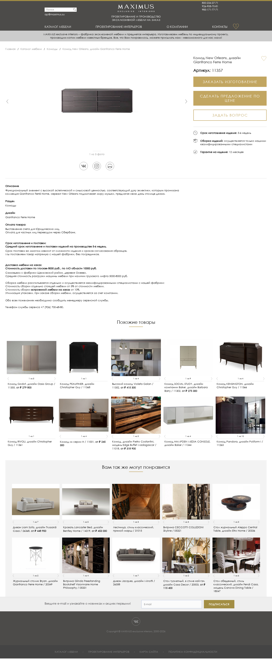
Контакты (219, 27)
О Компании (177, 27)
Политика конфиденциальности (192, 652)
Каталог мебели (58, 27)
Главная (10, 49)
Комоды (52, 49)
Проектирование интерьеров (119, 27)
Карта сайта (149, 652)
